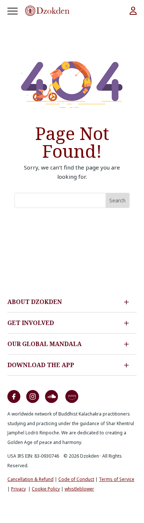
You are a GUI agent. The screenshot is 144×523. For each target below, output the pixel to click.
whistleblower (79, 489)
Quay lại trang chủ (72, 225)
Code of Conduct (76, 479)
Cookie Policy (46, 489)
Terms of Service (116, 479)
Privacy (18, 489)
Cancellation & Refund (30, 479)
